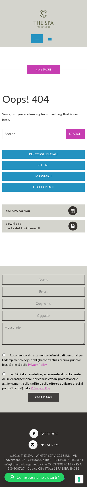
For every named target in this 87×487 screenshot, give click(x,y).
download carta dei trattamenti (23, 226)
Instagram (49, 445)
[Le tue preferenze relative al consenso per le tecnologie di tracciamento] (79, 479)
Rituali (44, 165)
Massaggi (43, 176)
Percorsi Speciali (43, 154)
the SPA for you (18, 211)
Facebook (49, 434)
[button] (34, 477)
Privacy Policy (37, 364)
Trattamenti (43, 187)
